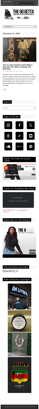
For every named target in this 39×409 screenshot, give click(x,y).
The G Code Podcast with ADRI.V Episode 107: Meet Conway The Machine (17, 67)
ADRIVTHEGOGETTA (9, 210)
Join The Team (7, 1)
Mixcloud (6, 212)
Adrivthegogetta (22, 210)
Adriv (16, 71)
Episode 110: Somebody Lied (20, 181)
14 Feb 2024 (8, 71)
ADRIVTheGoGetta (7, 181)
